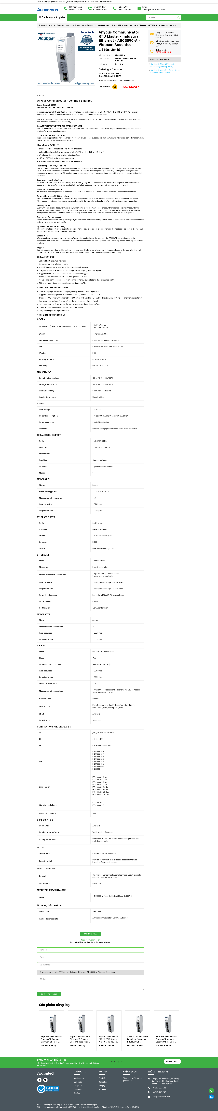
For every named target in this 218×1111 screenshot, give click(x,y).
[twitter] (45, 1080)
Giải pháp (78, 1086)
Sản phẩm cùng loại (55, 1005)
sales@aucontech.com (153, 9)
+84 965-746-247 (159, 1092)
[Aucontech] (47, 8)
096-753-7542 (75, 9)
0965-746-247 (124, 9)
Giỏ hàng (102, 1089)
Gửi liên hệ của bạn (49, 994)
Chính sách (78, 1089)
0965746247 (129, 87)
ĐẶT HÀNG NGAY (91, 934)
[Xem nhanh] (51, 1023)
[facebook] (39, 1080)
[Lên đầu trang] (211, 1084)
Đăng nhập (103, 1082)
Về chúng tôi (79, 1078)
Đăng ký (102, 1086)
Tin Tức (77, 1093)
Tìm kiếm (102, 1078)
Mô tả (41, 96)
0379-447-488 (99, 9)
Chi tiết (51, 1047)
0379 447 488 (163, 52)
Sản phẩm (78, 1082)
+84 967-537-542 (159, 1088)
